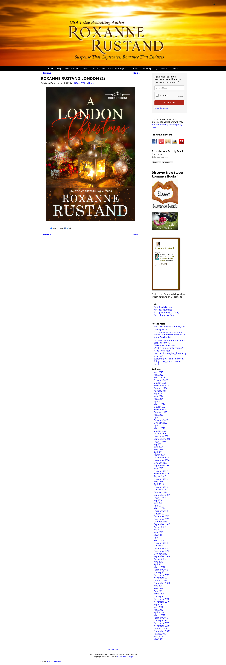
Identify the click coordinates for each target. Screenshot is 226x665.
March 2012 (159, 567)
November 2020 (162, 460)
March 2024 (159, 404)
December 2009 (161, 623)
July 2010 (158, 604)
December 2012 (161, 548)
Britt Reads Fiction (163, 307)
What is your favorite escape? (168, 348)
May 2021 (158, 449)
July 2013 (158, 529)
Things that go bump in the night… (167, 362)
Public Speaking (150, 68)
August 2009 (160, 633)
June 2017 (158, 468)
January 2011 (160, 596)
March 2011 (159, 593)
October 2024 (160, 388)
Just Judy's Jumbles (163, 309)
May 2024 (158, 398)
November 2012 (162, 551)
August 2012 (160, 559)
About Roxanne (71, 68)
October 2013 (160, 521)
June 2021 (158, 446)
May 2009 (158, 639)
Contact (175, 68)
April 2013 (159, 537)
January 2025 (160, 382)
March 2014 (159, 508)
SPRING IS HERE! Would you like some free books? (169, 336)
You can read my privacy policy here (167, 126)
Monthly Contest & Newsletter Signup (109, 68)
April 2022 (159, 425)
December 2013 (161, 516)
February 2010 (161, 617)
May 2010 (158, 609)
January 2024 (160, 406)
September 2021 (162, 438)
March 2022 (159, 428)
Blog (59, 68)
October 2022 (160, 422)
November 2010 (162, 601)
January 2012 (160, 572)
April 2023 (159, 417)
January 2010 (160, 620)
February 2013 (161, 543)
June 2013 (158, 532)
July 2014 (158, 500)
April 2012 (159, 564)
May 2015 (158, 481)
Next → (136, 73)
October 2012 (160, 553)
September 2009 (162, 631)
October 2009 (160, 628)
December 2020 (161, 457)
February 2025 (161, 380)
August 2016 (160, 476)
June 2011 (158, 585)
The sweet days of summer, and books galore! (169, 328)
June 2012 (158, 561)
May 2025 (158, 374)
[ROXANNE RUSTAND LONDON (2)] (90, 155)
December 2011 (161, 575)
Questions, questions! (164, 345)
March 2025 (159, 377)
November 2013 (162, 519)
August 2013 (160, 527)
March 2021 (159, 454)
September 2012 (162, 556)
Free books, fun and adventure (169, 332)
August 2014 (160, 497)
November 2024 (162, 385)
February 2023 (161, 420)
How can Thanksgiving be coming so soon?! (170, 354)
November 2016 (162, 473)
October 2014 (160, 492)
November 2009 (162, 625)
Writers (164, 68)
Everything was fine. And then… (169, 358)
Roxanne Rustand (54, 661)
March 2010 (159, 615)
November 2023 (162, 409)
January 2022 (160, 431)
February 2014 (161, 510)
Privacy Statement (161, 108)
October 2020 (160, 462)
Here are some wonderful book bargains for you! (169, 341)
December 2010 (161, 599)
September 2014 (162, 495)
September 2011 (162, 583)
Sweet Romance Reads (165, 315)
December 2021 (161, 433)
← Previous (46, 73)
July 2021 (158, 444)
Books (85, 68)
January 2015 (160, 489)
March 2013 (159, 540)
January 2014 (160, 513)
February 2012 (161, 569)
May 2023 (158, 414)
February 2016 (161, 479)
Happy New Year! (162, 350)
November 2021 (162, 436)
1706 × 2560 (79, 83)
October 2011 (160, 580)
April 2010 (159, 612)
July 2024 (158, 393)
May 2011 (158, 588)
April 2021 (159, 452)
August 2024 (160, 390)
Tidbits (135, 68)
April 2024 (159, 401)
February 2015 (161, 487)
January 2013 (160, 545)
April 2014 (159, 505)
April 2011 (159, 591)
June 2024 (158, 396)
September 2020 (162, 465)
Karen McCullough (125, 656)
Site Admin (113, 649)
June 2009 (158, 636)
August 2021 (160, 441)
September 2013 (162, 524)
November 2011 (162, 577)
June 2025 (158, 372)
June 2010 (158, 607)
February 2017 (161, 471)
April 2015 (159, 484)
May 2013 (158, 535)
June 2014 (158, 502)
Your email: (157, 154)
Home (50, 68)
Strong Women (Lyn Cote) (166, 312)
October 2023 (160, 412)
